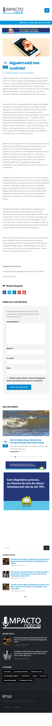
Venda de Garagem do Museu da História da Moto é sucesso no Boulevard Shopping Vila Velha (30, 561)
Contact (18, 707)
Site (9, 368)
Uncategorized (10, 680)
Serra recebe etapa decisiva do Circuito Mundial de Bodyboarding (27, 441)
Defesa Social (36, 672)
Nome (10, 348)
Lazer (34, 676)
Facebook (4, 292)
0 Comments (28, 73)
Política (43, 676)
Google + (19, 292)
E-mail (10, 358)
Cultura (7, 672)
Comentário (13, 321)
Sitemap (8, 707)
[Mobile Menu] (46, 10)
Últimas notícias (26, 680)
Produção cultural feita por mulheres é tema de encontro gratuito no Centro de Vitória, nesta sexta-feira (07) (30, 574)
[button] (11, 457)
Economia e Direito (11, 676)
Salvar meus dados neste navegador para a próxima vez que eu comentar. (26, 379)
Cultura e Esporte (12, 73)
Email (24, 292)
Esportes (25, 676)
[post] (6, 561)
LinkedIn (14, 292)
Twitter (9, 292)
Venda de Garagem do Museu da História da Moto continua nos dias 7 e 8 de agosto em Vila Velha (30, 586)
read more (14, 452)
